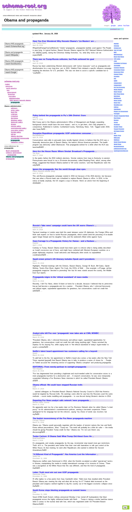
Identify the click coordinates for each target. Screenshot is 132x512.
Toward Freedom (119, 129)
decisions (14, 118)
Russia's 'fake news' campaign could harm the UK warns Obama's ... (64, 225)
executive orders (17, 130)
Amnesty (116, 46)
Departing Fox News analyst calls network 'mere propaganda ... (62, 400)
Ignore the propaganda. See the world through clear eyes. (59, 169)
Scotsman (117, 124)
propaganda (10, 159)
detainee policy (16, 120)
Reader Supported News (121, 116)
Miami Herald (118, 92)
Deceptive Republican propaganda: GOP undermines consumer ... (63, 133)
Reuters (116, 120)
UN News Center (119, 131)
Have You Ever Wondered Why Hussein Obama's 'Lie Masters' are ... (64, 41)
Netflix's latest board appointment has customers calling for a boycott (65, 351)
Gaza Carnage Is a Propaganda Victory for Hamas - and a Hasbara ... (64, 241)
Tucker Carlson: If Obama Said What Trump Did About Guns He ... (63, 436)
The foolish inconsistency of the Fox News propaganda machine (62, 418)
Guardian (116, 76)
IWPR (115, 81)
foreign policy (16, 132)
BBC (115, 52)
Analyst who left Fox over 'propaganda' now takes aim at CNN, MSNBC (66, 333)
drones (13, 124)
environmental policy (19, 128)
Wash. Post (117, 135)
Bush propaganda (12, 151)
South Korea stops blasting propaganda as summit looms (59, 490)
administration (14, 98)
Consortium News (119, 70)
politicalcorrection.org (120, 148)
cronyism (14, 116)
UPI (115, 133)
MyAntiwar (117, 96)
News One (117, 102)
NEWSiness (117, 98)
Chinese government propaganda (14, 154)
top (125, 507)
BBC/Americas (118, 54)
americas (9, 86)
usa (8, 90)
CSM (115, 61)
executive (12, 96)
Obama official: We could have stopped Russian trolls (57, 385)
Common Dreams (119, 67)
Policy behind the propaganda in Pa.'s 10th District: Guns (59, 115)
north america (11, 88)
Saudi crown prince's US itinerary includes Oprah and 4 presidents (64, 259)
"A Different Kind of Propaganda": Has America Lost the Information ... (65, 454)
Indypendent (117, 85)
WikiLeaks (117, 137)
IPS (115, 78)
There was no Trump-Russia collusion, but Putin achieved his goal (63, 59)
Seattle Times (118, 127)
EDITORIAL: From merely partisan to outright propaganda (59, 367)
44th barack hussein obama (20, 100)
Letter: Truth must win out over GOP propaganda (55, 472)
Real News (117, 118)
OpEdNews (117, 109)
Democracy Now (119, 72)
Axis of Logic (118, 50)
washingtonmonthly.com (121, 151)
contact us (115, 29)
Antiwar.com (117, 48)
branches (11, 94)
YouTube (126, 26)
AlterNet (116, 43)
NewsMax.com (118, 105)
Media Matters (118, 89)
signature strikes (17, 142)
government (11, 92)
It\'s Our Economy (119, 87)
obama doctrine (17, 136)
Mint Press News (119, 94)
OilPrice (116, 107)
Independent (118, 83)
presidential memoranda (20, 138)
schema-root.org (11, 81)
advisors (14, 108)
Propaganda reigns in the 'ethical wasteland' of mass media (60, 277)
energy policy (16, 126)
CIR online (117, 59)
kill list (13, 134)
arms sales (15, 110)
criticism (14, 114)
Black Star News (119, 57)
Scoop (116, 122)
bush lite (14, 112)
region (7, 84)
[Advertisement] (54, 93)
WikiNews (116, 140)
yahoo (120, 26)
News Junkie (118, 100)
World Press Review (120, 142)
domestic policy (17, 122)
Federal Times (118, 74)
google (113, 26)
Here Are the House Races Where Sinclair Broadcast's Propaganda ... (65, 151)
